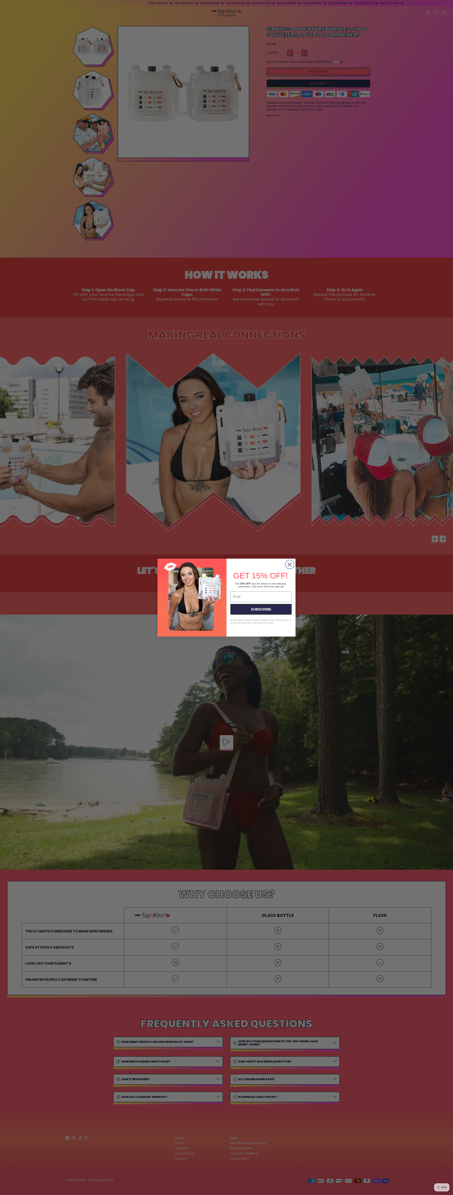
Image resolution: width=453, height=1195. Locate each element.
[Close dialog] (289, 564)
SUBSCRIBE (261, 609)
